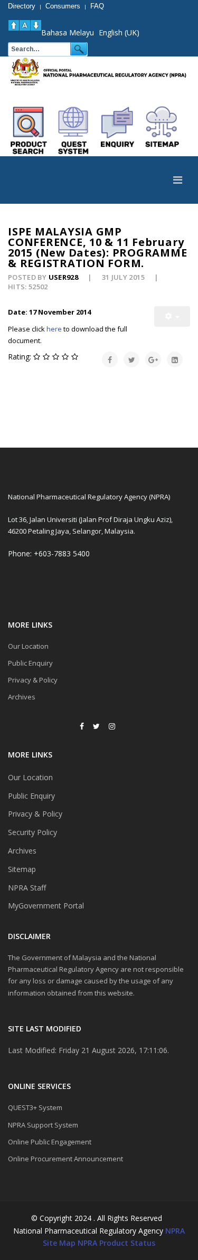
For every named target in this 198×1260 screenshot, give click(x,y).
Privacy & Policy (33, 680)
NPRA (175, 1231)
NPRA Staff (27, 888)
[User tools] (172, 316)
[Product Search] (29, 130)
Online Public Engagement (49, 1142)
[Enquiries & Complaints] (118, 130)
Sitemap (22, 869)
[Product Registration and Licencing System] (73, 130)
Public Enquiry (30, 663)
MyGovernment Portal (46, 906)
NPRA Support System (43, 1125)
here (54, 329)
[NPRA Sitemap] (162, 130)
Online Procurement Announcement (65, 1158)
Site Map (59, 1243)
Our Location (28, 646)
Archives (21, 697)
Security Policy (32, 832)
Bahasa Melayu (67, 32)
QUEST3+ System (35, 1107)
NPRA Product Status (116, 1243)
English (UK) (119, 32)
